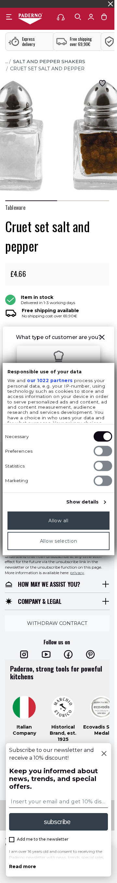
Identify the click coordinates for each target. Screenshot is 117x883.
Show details (82, 501)
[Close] (104, 754)
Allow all (58, 521)
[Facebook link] (68, 654)
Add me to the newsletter (43, 839)
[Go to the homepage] (30, 19)
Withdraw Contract (57, 623)
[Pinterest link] (90, 654)
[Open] (78, 17)
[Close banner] (110, 4)
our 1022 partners (50, 380)
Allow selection (58, 541)
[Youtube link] (46, 654)
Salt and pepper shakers (49, 61)
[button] (102, 338)
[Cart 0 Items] (104, 18)
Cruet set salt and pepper (47, 69)
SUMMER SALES (19, 3)
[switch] (103, 451)
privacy (77, 572)
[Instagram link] (24, 654)
